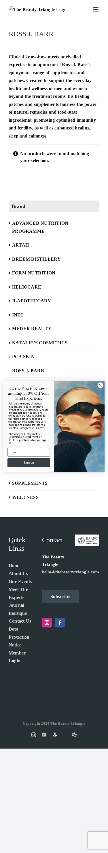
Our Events (20, 581)
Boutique (18, 613)
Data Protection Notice (19, 637)
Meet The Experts (18, 593)
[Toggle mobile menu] (96, 9)
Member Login (17, 656)
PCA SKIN (23, 356)
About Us (18, 573)
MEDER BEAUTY (32, 328)
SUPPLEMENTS (30, 483)
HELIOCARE (26, 287)
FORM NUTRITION (33, 272)
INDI (17, 314)
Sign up (29, 462)
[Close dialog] (100, 385)
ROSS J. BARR (28, 370)
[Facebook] (60, 622)
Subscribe (60, 596)
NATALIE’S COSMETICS (40, 342)
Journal (16, 605)
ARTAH (20, 245)
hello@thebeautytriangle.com (70, 572)
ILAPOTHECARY (31, 300)
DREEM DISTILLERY (36, 259)
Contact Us (20, 621)
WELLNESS (25, 497)
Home (14, 565)
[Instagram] (47, 622)
